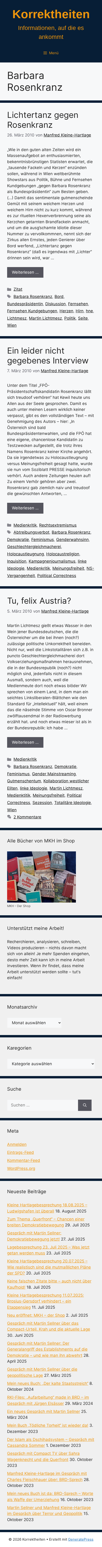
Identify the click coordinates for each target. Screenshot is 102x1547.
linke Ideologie (33, 788)
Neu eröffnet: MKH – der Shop (36, 1315)
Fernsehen (78, 303)
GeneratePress (80, 1539)
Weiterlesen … (25, 272)
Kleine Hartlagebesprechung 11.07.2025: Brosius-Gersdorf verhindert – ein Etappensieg (45, 1301)
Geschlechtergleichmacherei (34, 546)
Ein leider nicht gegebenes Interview (47, 355)
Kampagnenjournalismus (52, 561)
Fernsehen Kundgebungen (32, 311)
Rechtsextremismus (58, 525)
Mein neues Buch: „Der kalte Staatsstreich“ (47, 1383)
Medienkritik (25, 525)
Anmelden (17, 1144)
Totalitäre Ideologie (72, 802)
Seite (83, 318)
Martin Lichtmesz (45, 318)
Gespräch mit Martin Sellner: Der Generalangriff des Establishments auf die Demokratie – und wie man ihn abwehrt (47, 1349)
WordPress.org (21, 1168)
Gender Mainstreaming (54, 773)
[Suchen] (85, 1105)
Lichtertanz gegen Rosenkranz (42, 120)
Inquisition (16, 561)
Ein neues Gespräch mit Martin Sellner (43, 1411)
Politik (70, 318)
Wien (12, 325)
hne (89, 311)
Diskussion (55, 303)
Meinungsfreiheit (68, 568)
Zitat (18, 289)
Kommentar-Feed (23, 1160)
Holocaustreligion (62, 554)
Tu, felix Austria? (39, 601)
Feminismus (42, 539)
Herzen (66, 311)
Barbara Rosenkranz (33, 296)
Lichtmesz (17, 318)
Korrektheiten (51, 14)
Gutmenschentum (24, 781)
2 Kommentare (27, 817)
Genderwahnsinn (72, 539)
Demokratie (18, 539)
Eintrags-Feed (20, 1152)
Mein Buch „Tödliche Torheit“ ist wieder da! (47, 1425)
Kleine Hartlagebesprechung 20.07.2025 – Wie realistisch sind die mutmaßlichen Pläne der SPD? (49, 1267)
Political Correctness (56, 575)
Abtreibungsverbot (31, 532)
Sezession (42, 802)
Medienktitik (18, 795)
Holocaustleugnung (25, 554)
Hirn (79, 311)
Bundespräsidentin (25, 303)
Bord (59, 296)
